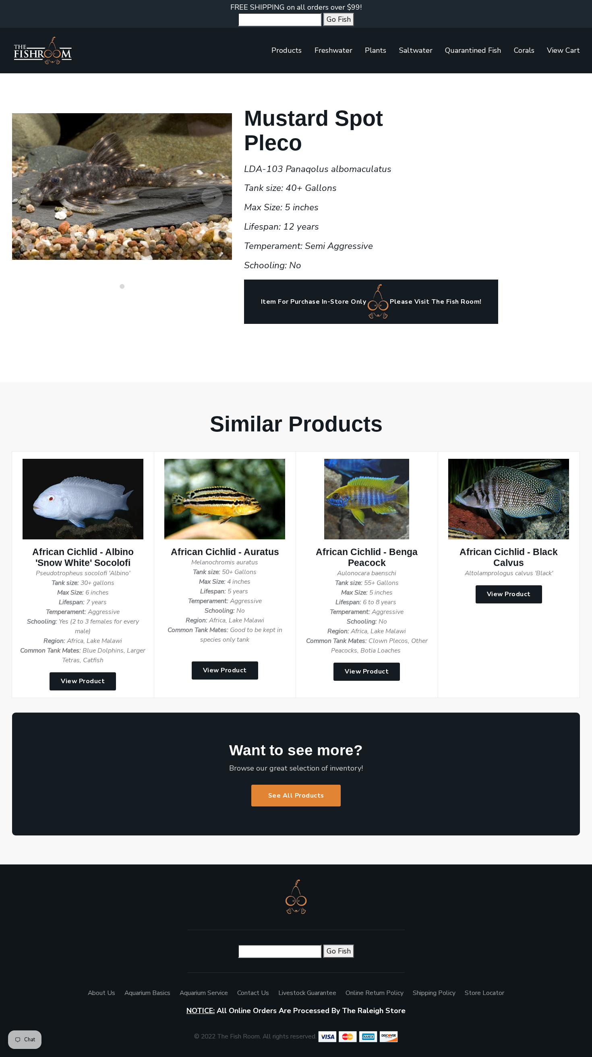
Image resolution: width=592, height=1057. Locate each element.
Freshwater (333, 50)
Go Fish (339, 19)
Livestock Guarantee (307, 993)
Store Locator (484, 993)
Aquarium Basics (147, 993)
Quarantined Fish (473, 50)
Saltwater (416, 50)
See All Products (296, 795)
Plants (375, 50)
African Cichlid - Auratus (225, 552)
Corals (524, 50)
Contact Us (253, 993)
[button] (122, 286)
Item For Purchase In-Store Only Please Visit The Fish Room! (371, 301)
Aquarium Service (204, 993)
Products (286, 50)
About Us (101, 993)
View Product (83, 681)
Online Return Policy (375, 993)
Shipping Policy (434, 993)
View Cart (563, 50)
